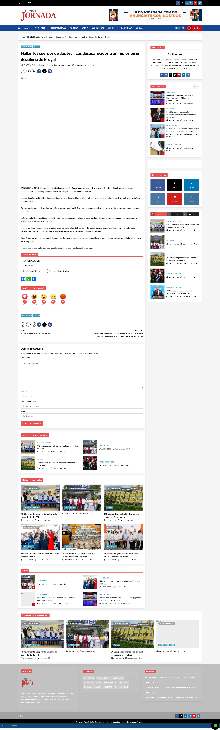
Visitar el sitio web (34, 271)
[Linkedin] (187, 3)
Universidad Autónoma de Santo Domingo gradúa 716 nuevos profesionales (90, 599)
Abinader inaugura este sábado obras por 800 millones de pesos (28, 599)
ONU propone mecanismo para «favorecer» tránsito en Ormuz (157, 292)
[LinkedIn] (183, 75)
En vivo (197, 28)
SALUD (85, 28)
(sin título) (149, 682)
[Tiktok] (175, 75)
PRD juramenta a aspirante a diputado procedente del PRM (28, 447)
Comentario (26, 357)
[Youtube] (195, 3)
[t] (170, 75)
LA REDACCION (29, 65)
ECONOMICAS (98, 28)
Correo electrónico (28, 401)
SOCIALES (140, 28)
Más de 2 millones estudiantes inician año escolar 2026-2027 (90, 582)
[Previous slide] (194, 86)
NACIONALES (39, 28)
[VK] (191, 3)
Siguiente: (118, 333)
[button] (19, 28)
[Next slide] (197, 86)
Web (23, 411)
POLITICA (74, 28)
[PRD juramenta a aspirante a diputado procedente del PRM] (40, 498)
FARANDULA (126, 28)
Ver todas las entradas (59, 271)
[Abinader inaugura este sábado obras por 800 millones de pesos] (123, 537)
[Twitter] (182, 3)
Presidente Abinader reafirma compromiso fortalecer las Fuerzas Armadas (157, 98)
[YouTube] (179, 75)
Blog (21, 716)
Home (25, 28)
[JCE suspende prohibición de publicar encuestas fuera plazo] (123, 498)
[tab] (158, 214)
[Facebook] (178, 3)
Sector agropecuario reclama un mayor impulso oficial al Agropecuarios (157, 115)
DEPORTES (113, 28)
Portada (37, 47)
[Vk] (188, 75)
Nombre (24, 392)
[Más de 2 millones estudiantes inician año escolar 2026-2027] (40, 537)
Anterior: (35, 331)
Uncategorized (121, 687)
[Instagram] (200, 3)
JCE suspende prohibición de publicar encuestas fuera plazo (28, 463)
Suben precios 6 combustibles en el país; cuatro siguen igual (157, 148)
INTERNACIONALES (57, 28)
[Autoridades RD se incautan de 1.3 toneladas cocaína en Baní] (81, 537)
